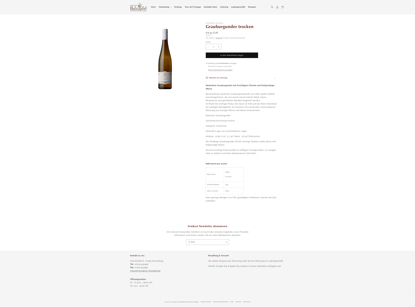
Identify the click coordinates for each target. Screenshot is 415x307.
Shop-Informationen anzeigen (220, 70)
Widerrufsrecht (206, 302)
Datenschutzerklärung (220, 302)
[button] (164, 7)
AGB (231, 302)
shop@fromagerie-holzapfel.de (145, 271)
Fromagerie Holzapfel (177, 302)
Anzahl (208, 42)
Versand (219, 38)
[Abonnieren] (226, 242)
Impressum (247, 302)
